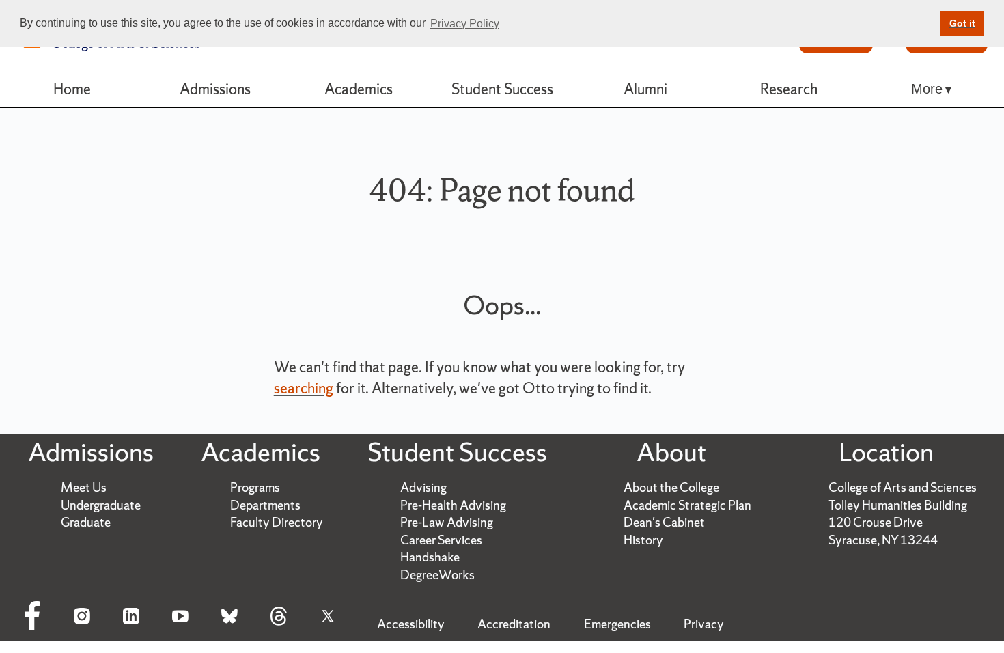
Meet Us (84, 487)
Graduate (86, 522)
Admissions (215, 89)
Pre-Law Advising (446, 522)
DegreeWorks (437, 574)
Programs (255, 487)
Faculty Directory (276, 522)
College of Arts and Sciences (902, 487)
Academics (358, 89)
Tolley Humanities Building (897, 505)
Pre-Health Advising (453, 505)
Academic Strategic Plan (687, 505)
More (927, 88)
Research (789, 89)
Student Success (502, 89)
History (643, 539)
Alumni (645, 89)
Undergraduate (101, 505)
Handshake (430, 557)
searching (303, 388)
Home (72, 89)
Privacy (704, 624)
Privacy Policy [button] (464, 23)
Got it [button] (962, 23)
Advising (423, 487)
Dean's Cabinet (664, 522)
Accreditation (513, 624)
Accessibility (411, 624)
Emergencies (617, 624)
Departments (265, 505)
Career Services (441, 539)
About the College (671, 487)
